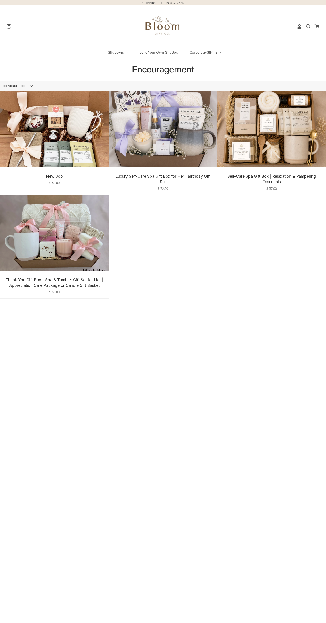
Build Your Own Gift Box (158, 52)
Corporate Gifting (204, 52)
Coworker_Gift (16, 86)
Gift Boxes (116, 52)
